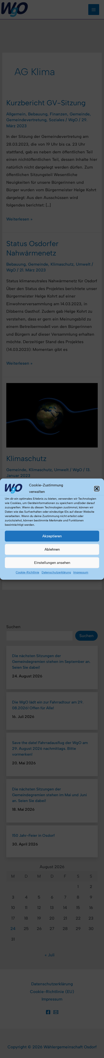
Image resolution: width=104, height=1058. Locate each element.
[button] (96, 488)
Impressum (80, 572)
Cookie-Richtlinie (27, 572)
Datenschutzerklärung (56, 572)
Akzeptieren (52, 536)
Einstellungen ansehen (52, 563)
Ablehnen (52, 549)
